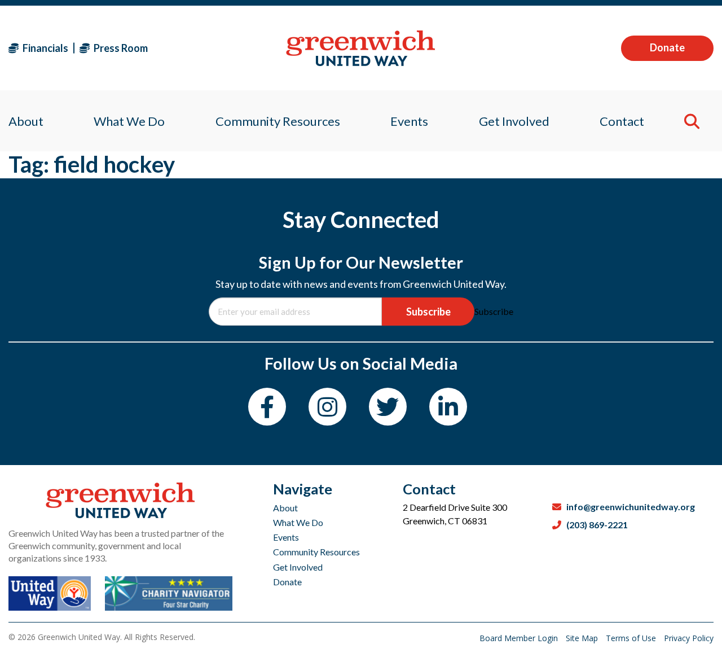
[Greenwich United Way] (360, 48)
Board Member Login (519, 638)
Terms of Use (632, 638)
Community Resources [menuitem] (277, 121)
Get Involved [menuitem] (514, 121)
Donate (667, 47)
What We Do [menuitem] (129, 121)
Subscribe (428, 311)
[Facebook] (267, 407)
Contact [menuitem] (622, 121)
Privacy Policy (689, 638)
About (285, 507)
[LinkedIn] (448, 407)
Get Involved (298, 567)
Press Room (120, 48)
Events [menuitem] (409, 121)
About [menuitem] (25, 121)
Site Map (583, 638)
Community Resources (316, 551)
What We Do (298, 522)
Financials (44, 48)
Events (286, 537)
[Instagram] (327, 407)
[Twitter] (388, 407)
